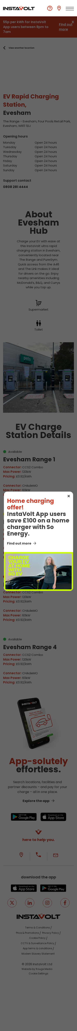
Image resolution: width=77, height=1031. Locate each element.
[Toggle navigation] (70, 9)
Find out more (19, 543)
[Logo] (19, 8)
